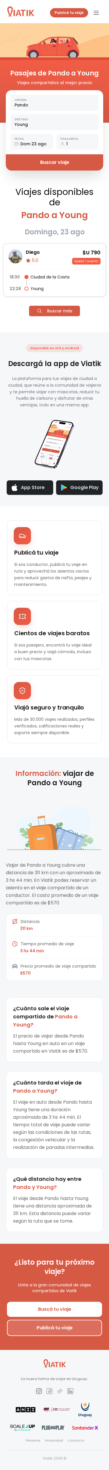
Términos (32, 1440)
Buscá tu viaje (54, 1309)
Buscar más (59, 311)
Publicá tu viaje (69, 12)
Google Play (84, 487)
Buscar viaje (54, 162)
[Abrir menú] (96, 13)
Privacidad (54, 1440)
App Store (32, 487)
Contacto (76, 1440)
